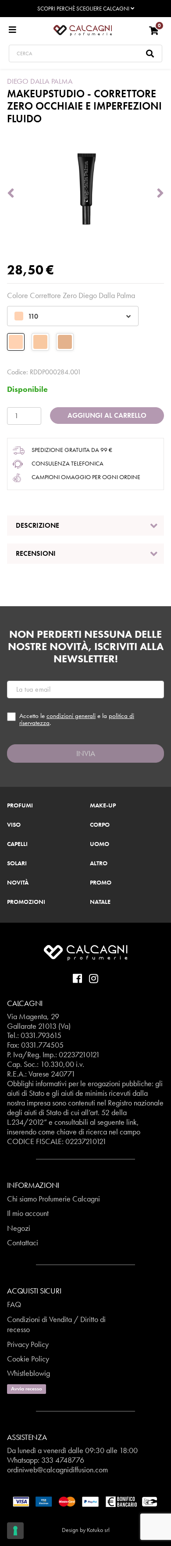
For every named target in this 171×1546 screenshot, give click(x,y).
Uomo (99, 844)
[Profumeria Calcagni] (82, 30)
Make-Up (103, 805)
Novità (17, 882)
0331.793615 (41, 1035)
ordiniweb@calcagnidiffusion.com (57, 1469)
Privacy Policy (28, 1344)
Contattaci (22, 1242)
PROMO (100, 882)
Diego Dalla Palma (40, 81)
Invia (85, 753)
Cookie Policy (28, 1359)
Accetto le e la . (76, 719)
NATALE (100, 902)
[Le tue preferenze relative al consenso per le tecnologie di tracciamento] (15, 1530)
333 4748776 (62, 1460)
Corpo (100, 824)
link (131, 1122)
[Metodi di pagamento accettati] (85, 1501)
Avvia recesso (26, 1388)
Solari (17, 863)
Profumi (20, 805)
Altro (98, 863)
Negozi (18, 1228)
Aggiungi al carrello (107, 415)
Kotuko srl (98, 1530)
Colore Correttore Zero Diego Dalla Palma (71, 295)
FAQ (14, 1304)
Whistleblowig (28, 1373)
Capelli (17, 844)
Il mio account (28, 1213)
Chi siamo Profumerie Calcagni (53, 1199)
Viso (14, 824)
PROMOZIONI (26, 902)
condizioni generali (71, 715)
